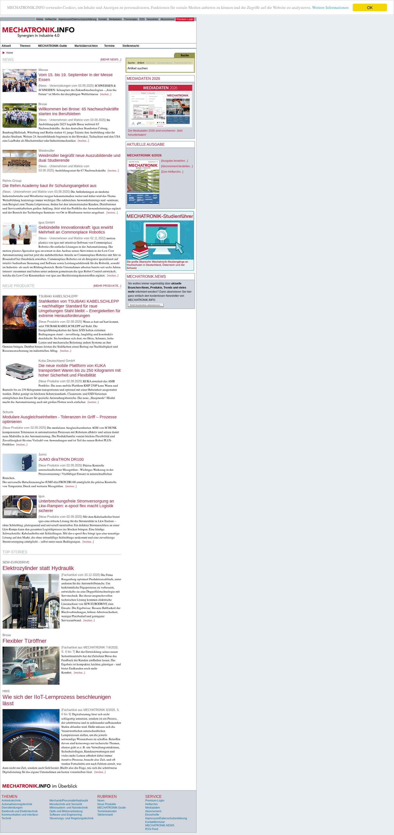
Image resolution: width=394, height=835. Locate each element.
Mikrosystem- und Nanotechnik (68, 807)
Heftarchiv (51, 19)
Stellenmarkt (130, 45)
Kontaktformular (155, 822)
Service (153, 797)
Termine (109, 45)
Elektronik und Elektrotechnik (20, 811)
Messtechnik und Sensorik (65, 804)
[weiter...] (105, 94)
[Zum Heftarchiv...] (172, 171)
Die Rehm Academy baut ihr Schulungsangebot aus (49, 185)
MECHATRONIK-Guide (52, 45)
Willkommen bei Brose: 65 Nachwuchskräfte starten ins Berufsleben (79, 111)
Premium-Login (184, 19)
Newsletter (152, 19)
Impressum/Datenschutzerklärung (77, 19)
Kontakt (102, 19)
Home (39, 19)
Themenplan (130, 19)
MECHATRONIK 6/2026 (144, 155)
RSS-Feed (151, 829)
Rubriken (107, 797)
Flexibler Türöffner (25, 641)
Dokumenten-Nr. (183, 62)
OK (370, 7)
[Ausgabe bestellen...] (174, 160)
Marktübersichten (86, 45)
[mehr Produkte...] (107, 285)
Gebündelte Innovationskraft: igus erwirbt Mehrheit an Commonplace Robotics (76, 229)
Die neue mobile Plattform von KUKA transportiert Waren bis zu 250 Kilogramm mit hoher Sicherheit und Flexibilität (80, 370)
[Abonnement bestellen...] (177, 166)
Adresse (150, 62)
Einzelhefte (152, 814)
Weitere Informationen (330, 7)
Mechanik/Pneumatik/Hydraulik (68, 800)
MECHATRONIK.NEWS (159, 825)
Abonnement (167, 19)
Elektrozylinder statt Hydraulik (38, 568)
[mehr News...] (111, 59)
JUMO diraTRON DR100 (61, 459)
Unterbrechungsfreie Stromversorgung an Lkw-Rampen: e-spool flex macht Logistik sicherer (76, 506)
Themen (25, 45)
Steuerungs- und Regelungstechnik (71, 818)
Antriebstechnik (11, 800)
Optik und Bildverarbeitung (66, 811)
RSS (142, 19)
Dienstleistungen (12, 807)
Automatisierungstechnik (17, 804)
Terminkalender (107, 811)
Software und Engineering (65, 814)
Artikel (140, 62)
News (100, 800)
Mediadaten (115, 19)
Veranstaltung (164, 62)
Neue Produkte (106, 804)
